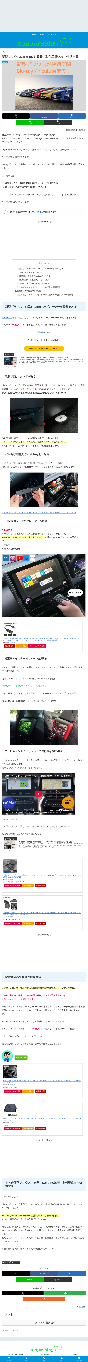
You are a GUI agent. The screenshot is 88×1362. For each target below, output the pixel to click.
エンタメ (7, 1263)
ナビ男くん (38, 212)
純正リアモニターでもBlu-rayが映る (34, 283)
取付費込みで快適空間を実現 (29, 291)
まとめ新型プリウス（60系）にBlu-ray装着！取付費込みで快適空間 (45, 295)
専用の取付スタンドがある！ (31, 272)
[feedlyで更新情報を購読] (65, 1293)
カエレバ (12, 642)
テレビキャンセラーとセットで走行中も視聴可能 (39, 287)
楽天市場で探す (9, 646)
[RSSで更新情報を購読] (44, 1299)
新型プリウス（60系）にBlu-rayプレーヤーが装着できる (40, 269)
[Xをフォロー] (23, 1293)
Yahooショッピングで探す (37, 646)
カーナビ (16, 1263)
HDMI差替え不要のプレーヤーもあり (34, 280)
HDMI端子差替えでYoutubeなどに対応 (35, 276)
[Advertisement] (44, 16)
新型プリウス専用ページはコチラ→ (44, 348)
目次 (41, 263)
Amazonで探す (21, 646)
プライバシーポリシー (15, 1354)
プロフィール (73, 1354)
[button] (58, 122)
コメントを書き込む (44, 1322)
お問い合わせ (44, 1354)
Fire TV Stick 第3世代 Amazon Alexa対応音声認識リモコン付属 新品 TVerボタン (39, 512)
